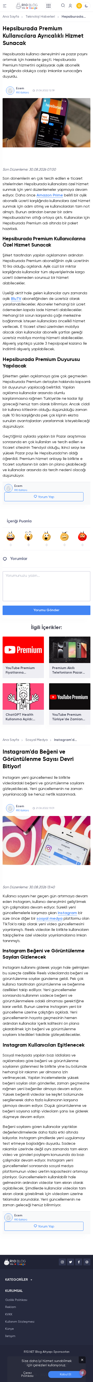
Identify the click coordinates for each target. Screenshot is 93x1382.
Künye (9, 1328)
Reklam (10, 1307)
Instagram (67, 913)
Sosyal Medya (37, 740)
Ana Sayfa (11, 17)
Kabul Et (65, 1374)
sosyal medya (50, 919)
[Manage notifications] (82, 1372)
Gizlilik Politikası (16, 1300)
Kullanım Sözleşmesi (19, 1321)
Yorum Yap (45, 497)
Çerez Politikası (27, 1374)
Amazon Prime (50, 195)
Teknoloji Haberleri (40, 17)
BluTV (16, 299)
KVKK (8, 1314)
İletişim (10, 1336)
